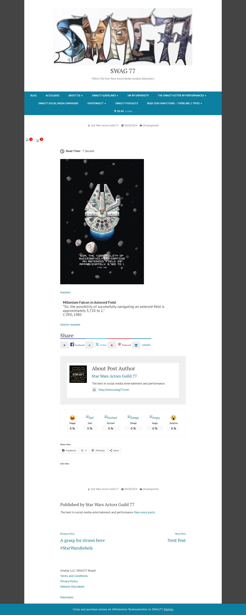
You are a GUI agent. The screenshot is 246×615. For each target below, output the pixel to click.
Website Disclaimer (72, 586)
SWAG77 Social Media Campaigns (58, 103)
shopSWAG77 (95, 103)
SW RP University (138, 95)
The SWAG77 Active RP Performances (181, 95)
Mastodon (66, 597)
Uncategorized (150, 125)
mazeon (65, 292)
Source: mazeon (70, 324)
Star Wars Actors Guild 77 (104, 125)
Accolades (52, 95)
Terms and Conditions (74, 576)
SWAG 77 (123, 71)
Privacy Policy (69, 581)
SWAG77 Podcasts (126, 103)
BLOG (33, 95)
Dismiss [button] (168, 609)
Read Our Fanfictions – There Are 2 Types (173, 103)
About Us (74, 95)
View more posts (144, 512)
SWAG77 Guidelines (104, 95)
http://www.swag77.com (114, 390)
